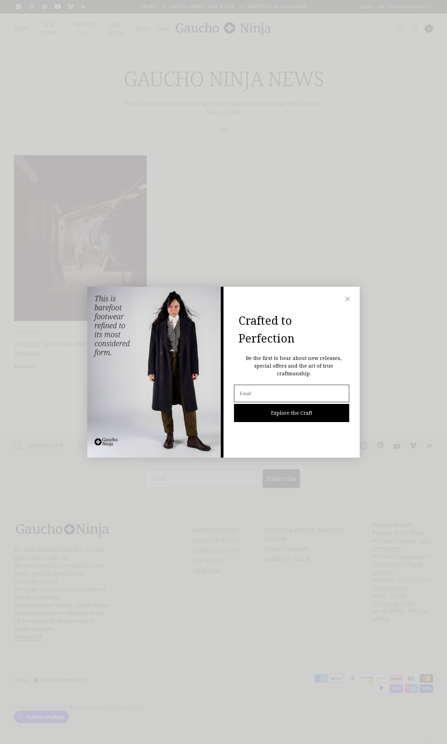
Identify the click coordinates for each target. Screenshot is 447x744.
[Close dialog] (347, 299)
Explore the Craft (291, 412)
